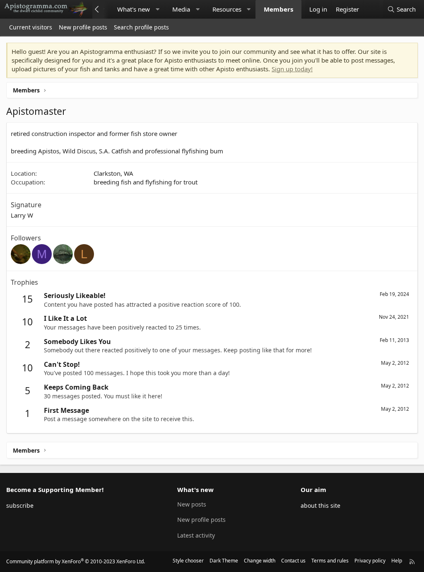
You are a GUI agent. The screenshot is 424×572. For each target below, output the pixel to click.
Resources (226, 9)
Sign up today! (292, 69)
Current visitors (30, 27)
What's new (133, 9)
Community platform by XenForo (75, 561)
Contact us (293, 560)
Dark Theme (224, 560)
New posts (191, 504)
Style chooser (188, 560)
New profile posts (83, 27)
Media (181, 9)
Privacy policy (369, 560)
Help (396, 560)
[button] (157, 9)
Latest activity (196, 535)
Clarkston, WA (113, 173)
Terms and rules (330, 560)
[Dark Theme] (371, 9)
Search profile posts (141, 27)
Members (278, 9)
